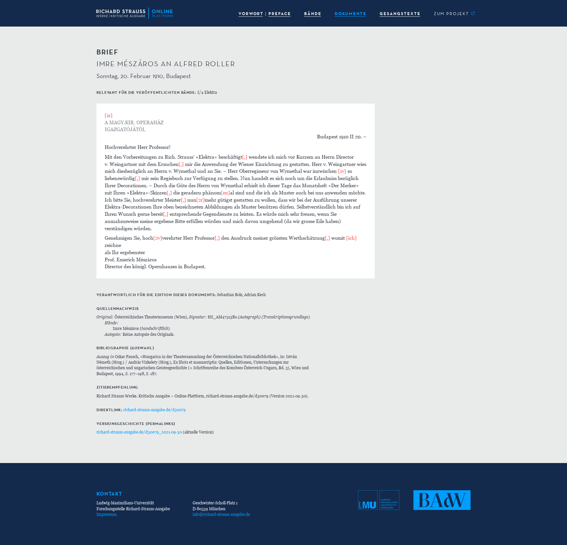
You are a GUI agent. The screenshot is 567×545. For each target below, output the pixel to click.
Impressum (106, 514)
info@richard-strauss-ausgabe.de (221, 514)
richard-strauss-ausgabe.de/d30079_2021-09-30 (139, 432)
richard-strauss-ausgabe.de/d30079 (154, 409)
